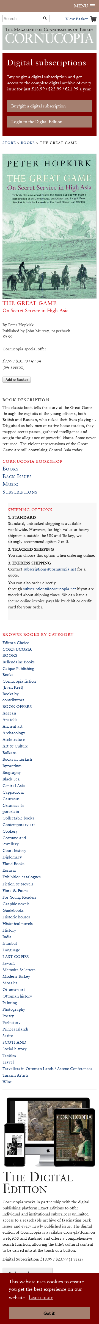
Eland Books (13, 863)
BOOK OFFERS (17, 706)
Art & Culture (15, 746)
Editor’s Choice (15, 642)
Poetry (8, 1015)
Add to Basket (17, 379)
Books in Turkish (17, 759)
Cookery (10, 831)
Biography (11, 772)
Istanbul (9, 943)
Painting (9, 1002)
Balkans (9, 752)
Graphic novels (15, 903)
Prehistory (11, 1022)
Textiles (9, 1055)
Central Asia (13, 785)
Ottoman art (13, 989)
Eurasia (9, 870)
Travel (8, 1062)
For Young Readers (19, 897)
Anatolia (10, 719)
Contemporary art (18, 824)
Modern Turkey (16, 976)
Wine (7, 1081)
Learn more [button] (41, 1297)
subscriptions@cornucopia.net (49, 569)
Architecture (13, 739)
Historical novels (17, 923)
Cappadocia (13, 792)
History (9, 930)
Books (28, 143)
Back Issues (17, 476)
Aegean (9, 713)
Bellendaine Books (18, 662)
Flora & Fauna (15, 890)
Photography (13, 1009)
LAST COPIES (15, 956)
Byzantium (11, 765)
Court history (14, 850)
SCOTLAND (14, 1042)
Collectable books (18, 818)
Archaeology (13, 732)
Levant (8, 963)
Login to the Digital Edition (36, 121)
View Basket (76, 18)
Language (11, 950)
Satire (7, 1035)
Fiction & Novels (17, 884)
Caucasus (11, 798)
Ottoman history (17, 996)
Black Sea (11, 779)
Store (9, 143)
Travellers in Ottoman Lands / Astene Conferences (47, 1068)
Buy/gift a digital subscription (38, 106)
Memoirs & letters (18, 969)
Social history (14, 1048)
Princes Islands (15, 1029)
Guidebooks (13, 910)
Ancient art (12, 726)
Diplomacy (12, 857)
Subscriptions (19, 491)
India (7, 936)
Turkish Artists (15, 1075)
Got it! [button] (49, 1313)
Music (10, 484)
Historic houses (16, 917)
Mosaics (9, 982)
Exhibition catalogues (21, 876)
